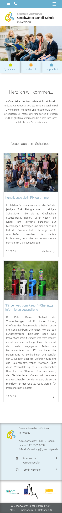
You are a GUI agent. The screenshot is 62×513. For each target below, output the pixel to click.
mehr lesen (46, 251)
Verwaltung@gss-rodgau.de (42, 449)
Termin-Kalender (31, 469)
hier (19, 375)
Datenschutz (45, 510)
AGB (12, 510)
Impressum (26, 510)
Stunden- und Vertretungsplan (31, 460)
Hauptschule (52, 69)
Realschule (31, 69)
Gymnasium (10, 69)
